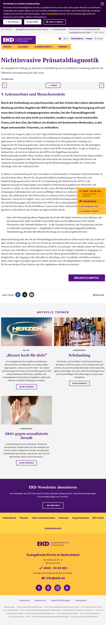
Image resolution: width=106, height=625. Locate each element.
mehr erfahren (26, 386)
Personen (64, 517)
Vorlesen (8, 79)
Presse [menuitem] (89, 38)
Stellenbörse (9, 517)
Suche (100, 38)
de (65, 38)
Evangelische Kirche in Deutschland (32, 29)
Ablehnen (33, 22)
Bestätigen (13, 22)
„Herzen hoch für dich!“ (26, 355)
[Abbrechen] (102, 3)
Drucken (100, 295)
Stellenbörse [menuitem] (77, 38)
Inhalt (54, 85)
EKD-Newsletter (89, 206)
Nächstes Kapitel (86, 278)
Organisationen (80, 517)
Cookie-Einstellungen (60, 600)
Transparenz (81, 600)
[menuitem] (60, 38)
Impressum (24, 600)
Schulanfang (79, 355)
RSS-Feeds (98, 517)
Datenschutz (53, 13)
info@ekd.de (89, 201)
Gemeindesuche (53, 528)
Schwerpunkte (60, 29)
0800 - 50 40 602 (91, 191)
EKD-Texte (99, 32)
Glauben (22, 46)
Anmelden (54, 505)
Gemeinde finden (90, 211)
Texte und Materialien (43, 517)
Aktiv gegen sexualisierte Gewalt (26, 435)
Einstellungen (56, 22)
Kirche (7, 46)
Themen (62, 46)
